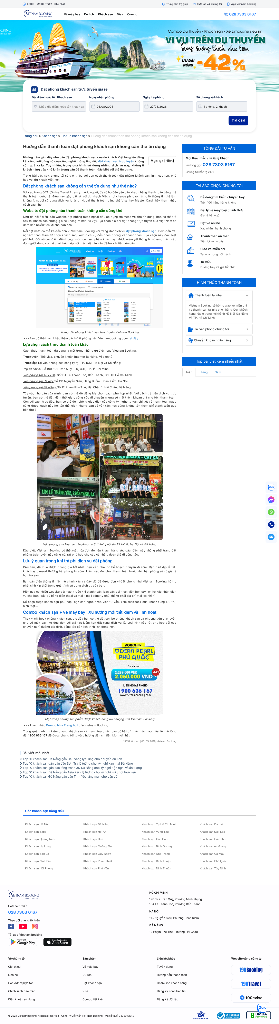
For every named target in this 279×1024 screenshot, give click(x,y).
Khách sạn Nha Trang (156, 853)
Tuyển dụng (165, 966)
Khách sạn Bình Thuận (156, 861)
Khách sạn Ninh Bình (38, 861)
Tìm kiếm (238, 120)
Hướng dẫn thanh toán (172, 974)
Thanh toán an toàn (214, 236)
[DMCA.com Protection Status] (258, 1016)
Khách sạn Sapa (35, 831)
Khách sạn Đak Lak (212, 831)
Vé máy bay (72, 14)
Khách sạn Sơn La (37, 853)
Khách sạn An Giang (213, 846)
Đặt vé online (210, 223)
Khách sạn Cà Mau (212, 853)
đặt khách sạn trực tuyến (116, 161)
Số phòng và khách (209, 97)
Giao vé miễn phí (212, 249)
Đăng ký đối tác (167, 999)
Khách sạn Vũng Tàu (155, 831)
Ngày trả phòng (153, 97)
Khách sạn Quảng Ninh (40, 839)
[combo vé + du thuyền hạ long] (139, 56)
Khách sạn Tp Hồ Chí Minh (159, 824)
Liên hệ (13, 974)
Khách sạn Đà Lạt (211, 824)
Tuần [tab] (189, 372)
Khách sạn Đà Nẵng (96, 824)
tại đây (133, 338)
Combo (132, 14)
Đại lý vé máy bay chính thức (222, 210)
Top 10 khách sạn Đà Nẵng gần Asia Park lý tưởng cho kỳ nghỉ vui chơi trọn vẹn (79, 772)
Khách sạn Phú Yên (96, 868)
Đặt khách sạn (92, 983)
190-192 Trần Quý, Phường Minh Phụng (175, 899)
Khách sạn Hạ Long (38, 846)
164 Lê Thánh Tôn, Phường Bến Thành (174, 904)
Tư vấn (205, 262)
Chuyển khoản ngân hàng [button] (212, 340)
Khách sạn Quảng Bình (98, 846)
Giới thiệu (14, 966)
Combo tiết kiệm (93, 999)
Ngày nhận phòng (101, 97)
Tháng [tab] (203, 372)
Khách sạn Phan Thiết (97, 861)
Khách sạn (105, 14)
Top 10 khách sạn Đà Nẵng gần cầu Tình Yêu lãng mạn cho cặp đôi (70, 776)
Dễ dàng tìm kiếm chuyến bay (222, 197)
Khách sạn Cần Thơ (213, 839)
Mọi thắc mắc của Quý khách (207, 158)
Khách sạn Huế (93, 839)
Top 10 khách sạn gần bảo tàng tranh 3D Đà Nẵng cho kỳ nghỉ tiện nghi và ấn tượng (82, 768)
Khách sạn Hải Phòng (39, 868)
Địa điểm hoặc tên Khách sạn (52, 97)
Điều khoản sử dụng (21, 999)
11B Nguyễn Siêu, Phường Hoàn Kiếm (174, 918)
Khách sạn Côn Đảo (154, 839)
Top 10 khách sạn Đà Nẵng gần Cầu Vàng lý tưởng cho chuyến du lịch (72, 759)
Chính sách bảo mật (21, 991)
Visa (120, 14)
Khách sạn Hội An (94, 831)
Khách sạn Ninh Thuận (156, 868)
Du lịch (89, 14)
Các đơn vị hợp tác (20, 983)
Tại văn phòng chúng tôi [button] (211, 329)
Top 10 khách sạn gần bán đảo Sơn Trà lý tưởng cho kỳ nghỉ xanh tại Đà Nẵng (77, 763)
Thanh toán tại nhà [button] (208, 295)
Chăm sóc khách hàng (172, 983)
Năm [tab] (218, 372)
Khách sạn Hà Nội (36, 824)
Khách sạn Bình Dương (157, 846)
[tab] (219, 295)
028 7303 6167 (242, 14)
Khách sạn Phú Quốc (213, 861)
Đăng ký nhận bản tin (171, 991)
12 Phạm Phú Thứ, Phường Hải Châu (173, 931)
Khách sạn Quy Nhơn (97, 853)
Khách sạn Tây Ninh (213, 868)
